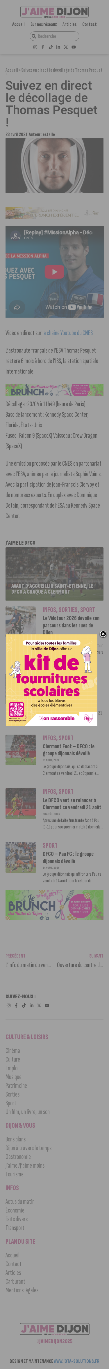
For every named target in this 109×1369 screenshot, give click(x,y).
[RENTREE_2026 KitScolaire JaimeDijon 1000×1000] (51, 724)
